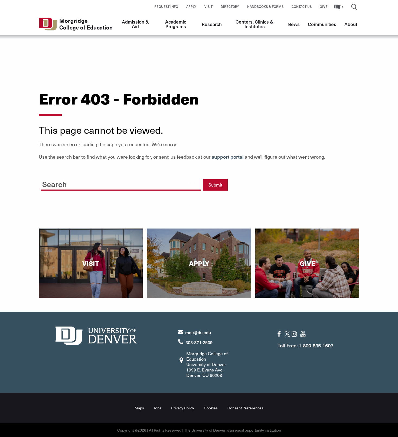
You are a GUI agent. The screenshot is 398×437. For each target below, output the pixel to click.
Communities (322, 24)
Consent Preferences (245, 407)
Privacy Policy (182, 407)
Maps (139, 407)
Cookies (211, 407)
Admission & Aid (136, 24)
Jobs (157, 407)
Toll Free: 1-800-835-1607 (305, 345)
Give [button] (324, 6)
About (350, 24)
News (294, 24)
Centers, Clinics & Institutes (255, 24)
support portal (228, 156)
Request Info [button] (166, 6)
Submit (215, 185)
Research (212, 24)
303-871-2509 (199, 342)
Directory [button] (230, 6)
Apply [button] (191, 6)
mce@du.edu (198, 332)
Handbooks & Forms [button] (265, 6)
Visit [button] (208, 6)
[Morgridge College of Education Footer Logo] (96, 335)
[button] (339, 6)
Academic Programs (176, 24)
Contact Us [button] (302, 6)
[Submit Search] (191, 183)
